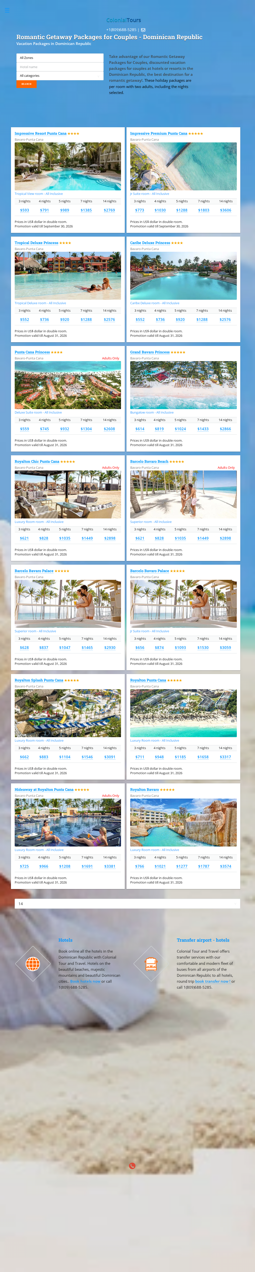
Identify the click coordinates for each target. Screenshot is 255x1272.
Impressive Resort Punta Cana (40, 133)
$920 (64, 319)
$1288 (182, 210)
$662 (24, 756)
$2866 (225, 428)
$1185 (180, 756)
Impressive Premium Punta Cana (158, 133)
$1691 (87, 866)
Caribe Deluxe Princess (150, 242)
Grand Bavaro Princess (150, 352)
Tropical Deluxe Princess (36, 242)
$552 (24, 319)
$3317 (225, 756)
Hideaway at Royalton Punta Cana (44, 789)
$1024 (180, 428)
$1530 (203, 647)
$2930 (110, 647)
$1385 (86, 210)
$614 (139, 428)
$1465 (87, 647)
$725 (24, 866)
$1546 (87, 756)
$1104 (64, 756)
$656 (139, 647)
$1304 (86, 428)
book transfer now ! (213, 981)
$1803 (203, 210)
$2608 (109, 428)
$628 (24, 647)
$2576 (109, 319)
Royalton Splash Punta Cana (39, 680)
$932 (64, 428)
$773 (139, 210)
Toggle (10, 10)
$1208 (64, 866)
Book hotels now (85, 981)
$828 (43, 538)
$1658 (203, 756)
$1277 (182, 866)
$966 (43, 866)
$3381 (110, 866)
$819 (159, 428)
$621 (24, 538)
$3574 (225, 866)
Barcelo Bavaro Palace (34, 570)
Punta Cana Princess (32, 352)
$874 (159, 647)
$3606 (225, 210)
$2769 (109, 210)
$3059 (225, 647)
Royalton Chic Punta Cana (37, 461)
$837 (43, 647)
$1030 (160, 210)
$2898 (110, 538)
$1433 (203, 428)
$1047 (64, 647)
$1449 (87, 538)
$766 (139, 866)
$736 (44, 319)
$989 (64, 210)
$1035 (64, 538)
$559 (24, 428)
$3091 (110, 756)
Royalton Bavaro (144, 789)
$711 (139, 756)
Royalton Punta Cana (148, 680)
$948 (159, 756)
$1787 (203, 866)
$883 (43, 756)
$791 (44, 210)
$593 (24, 210)
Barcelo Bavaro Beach (149, 461)
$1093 (180, 647)
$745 (44, 428)
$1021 (160, 866)
